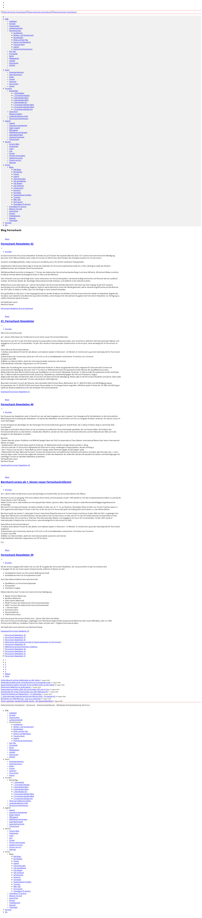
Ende (7, 676)
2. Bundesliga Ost (20, 102)
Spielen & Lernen (16, 158)
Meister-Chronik (15, 209)
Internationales (19, 179)
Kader (11, 77)
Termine (8, 223)
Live (10, 151)
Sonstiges (17, 193)
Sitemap (12, 162)
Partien (12, 213)
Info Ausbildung (19, 181)
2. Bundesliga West (20, 98)
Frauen (12, 79)
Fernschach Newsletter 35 (15, 644)
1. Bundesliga (18, 93)
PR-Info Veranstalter (17, 155)
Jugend (16, 47)
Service (8, 142)
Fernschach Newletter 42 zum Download (17, 308)
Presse (12, 153)
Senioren (12, 81)
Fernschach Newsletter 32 (15, 653)
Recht (11, 56)
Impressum (13, 63)
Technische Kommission (23, 49)
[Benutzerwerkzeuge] (2, 248)
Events (12, 86)
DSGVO (12, 65)
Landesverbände (16, 28)
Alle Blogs (17, 169)
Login (11, 149)
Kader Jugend (14, 128)
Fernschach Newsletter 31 (15, 656)
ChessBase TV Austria (22, 204)
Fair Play (12, 51)
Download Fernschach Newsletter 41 (15, 392)
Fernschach (13, 84)
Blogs (11, 167)
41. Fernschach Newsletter (17, 321)
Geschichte (13, 211)
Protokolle (13, 54)
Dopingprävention (16, 72)
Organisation (14, 26)
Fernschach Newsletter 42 (17, 243)
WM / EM (16, 199)
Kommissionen (15, 30)
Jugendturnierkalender (18, 125)
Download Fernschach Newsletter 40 (15, 465)
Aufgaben (13, 21)
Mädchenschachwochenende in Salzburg (21, 647)
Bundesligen (18, 37)
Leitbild (12, 61)
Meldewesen (14, 58)
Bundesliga (13, 91)
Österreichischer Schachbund (12, 705)
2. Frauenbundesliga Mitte (23, 107)
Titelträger (13, 220)
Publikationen (14, 216)
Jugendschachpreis (16, 137)
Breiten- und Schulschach (23, 35)
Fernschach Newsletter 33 (15, 651)
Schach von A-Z (15, 160)
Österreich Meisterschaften (15, 113)
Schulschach (14, 139)
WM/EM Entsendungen (18, 132)
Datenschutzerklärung (46, 705)
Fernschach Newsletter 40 (17, 404)
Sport (7, 70)
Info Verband (18, 186)
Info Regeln (17, 183)
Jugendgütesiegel (16, 135)
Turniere (8, 88)
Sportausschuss (15, 74)
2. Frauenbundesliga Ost (23, 109)
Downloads (13, 146)
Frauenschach (19, 44)
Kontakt (12, 24)
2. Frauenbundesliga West (23, 105)
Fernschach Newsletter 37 (15, 637)
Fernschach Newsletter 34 (15, 649)
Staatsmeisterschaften (22, 195)
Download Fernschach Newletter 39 (15, 631)
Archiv (7, 165)
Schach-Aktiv (14, 144)
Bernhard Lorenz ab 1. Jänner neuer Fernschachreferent (36, 482)
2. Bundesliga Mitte (21, 100)
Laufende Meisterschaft (18, 116)
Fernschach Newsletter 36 (15, 640)
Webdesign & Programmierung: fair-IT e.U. (73, 705)
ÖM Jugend (13, 130)
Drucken (8, 251)
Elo (6, 225)
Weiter (7, 674)
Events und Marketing (22, 42)
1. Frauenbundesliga (21, 95)
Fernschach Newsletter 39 (17, 555)
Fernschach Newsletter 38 (15, 635)
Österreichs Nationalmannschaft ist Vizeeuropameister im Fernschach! (33, 642)
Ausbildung (17, 33)
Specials (12, 218)
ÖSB (6, 19)
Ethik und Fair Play (20, 40)
